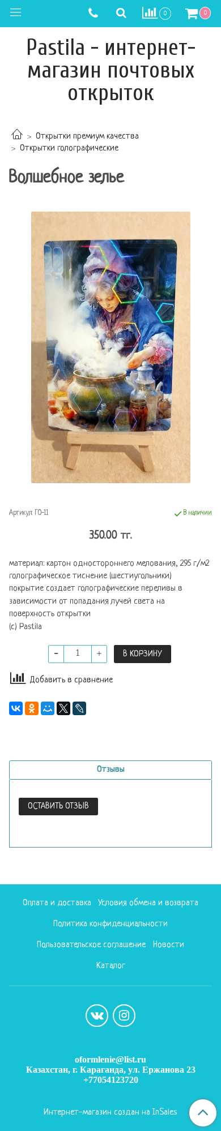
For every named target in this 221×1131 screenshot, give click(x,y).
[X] (63, 708)
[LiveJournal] (79, 708)
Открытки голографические (69, 148)
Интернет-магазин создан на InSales (110, 1112)
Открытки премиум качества (87, 136)
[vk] (97, 1015)
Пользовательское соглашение (91, 945)
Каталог (110, 966)
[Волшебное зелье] (110, 347)
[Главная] (17, 136)
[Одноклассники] (32, 708)
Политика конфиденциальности (110, 924)
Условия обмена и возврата (148, 903)
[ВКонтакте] (16, 708)
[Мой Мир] (47, 708)
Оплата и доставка (57, 903)
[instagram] (124, 1015)
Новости (168, 945)
